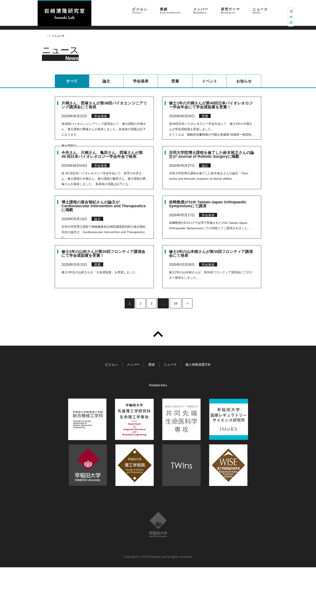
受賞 (175, 81)
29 (175, 303)
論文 (106, 81)
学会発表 (141, 81)
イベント (209, 81)
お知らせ (244, 81)
